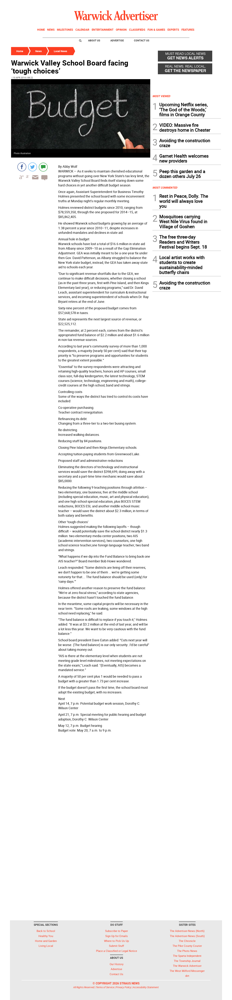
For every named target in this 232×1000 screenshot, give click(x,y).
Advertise (117, 40)
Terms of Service (105, 987)
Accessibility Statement (146, 987)
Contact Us (141, 40)
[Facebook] (21, 166)
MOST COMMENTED (164, 187)
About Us (94, 40)
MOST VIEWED (161, 96)
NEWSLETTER (192, 4)
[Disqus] (80, 780)
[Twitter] (32, 166)
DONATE (212, 4)
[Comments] (43, 166)
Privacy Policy (123, 987)
